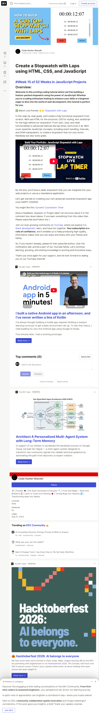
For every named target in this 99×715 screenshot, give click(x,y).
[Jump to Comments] (5, 64)
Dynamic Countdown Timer (49, 207)
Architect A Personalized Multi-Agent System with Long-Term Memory (52, 439)
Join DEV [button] (8, 710)
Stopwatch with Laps (56, 110)
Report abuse (62, 382)
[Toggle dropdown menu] (90, 267)
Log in (73, 3)
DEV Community (35, 525)
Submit (25, 374)
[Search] (11, 3)
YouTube (58, 225)
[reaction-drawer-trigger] (5, 54)
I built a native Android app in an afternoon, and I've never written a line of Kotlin (53, 315)
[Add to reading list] (5, 73)
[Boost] (5, 82)
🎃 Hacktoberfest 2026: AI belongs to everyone (45, 656)
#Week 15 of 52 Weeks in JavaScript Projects (50, 82)
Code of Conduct (46, 382)
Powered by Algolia (56, 3)
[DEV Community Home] (4, 3)
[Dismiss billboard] (95, 681)
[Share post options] (4, 90)
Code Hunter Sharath (32, 50)
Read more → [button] (24, 340)
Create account (88, 3)
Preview (38, 374)
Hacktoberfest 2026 (57, 663)
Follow (54, 485)
